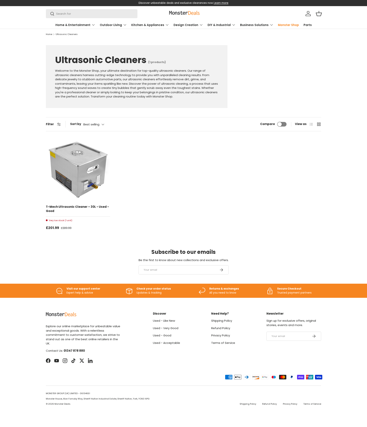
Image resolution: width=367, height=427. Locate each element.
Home (49, 34)
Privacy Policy (220, 335)
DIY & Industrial (219, 25)
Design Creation (186, 25)
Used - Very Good (165, 328)
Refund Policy (220, 328)
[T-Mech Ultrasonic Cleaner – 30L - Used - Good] (78, 169)
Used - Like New (164, 321)
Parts (308, 25)
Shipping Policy (221, 321)
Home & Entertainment (72, 25)
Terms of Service (223, 343)
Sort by (75, 124)
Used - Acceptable (166, 343)
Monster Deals (62, 403)
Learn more (221, 3)
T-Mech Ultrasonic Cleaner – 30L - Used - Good (77, 209)
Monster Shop (288, 25)
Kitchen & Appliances (147, 25)
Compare (267, 124)
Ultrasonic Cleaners (67, 34)
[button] (319, 13)
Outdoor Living (111, 25)
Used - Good (162, 335)
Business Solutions (254, 25)
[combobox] (91, 13)
